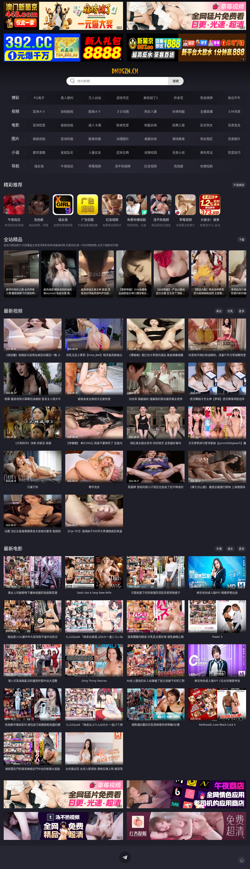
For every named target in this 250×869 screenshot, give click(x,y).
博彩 (15, 97)
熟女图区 (206, 139)
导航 (15, 166)
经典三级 (178, 125)
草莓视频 (94, 166)
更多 (241, 311)
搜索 (176, 81)
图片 (15, 138)
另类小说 (178, 152)
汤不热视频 (122, 166)
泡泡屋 (178, 166)
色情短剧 (206, 166)
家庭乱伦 (67, 152)
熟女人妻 (150, 111)
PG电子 (39, 98)
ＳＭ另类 (234, 111)
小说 (15, 152)
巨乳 (230, 311)
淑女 (230, 548)
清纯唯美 (178, 139)
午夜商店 (67, 166)
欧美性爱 (122, 125)
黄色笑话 (206, 152)
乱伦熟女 (206, 125)
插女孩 (39, 166)
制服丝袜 (150, 125)
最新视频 (13, 311)
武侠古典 (122, 152)
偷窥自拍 (39, 139)
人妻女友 (94, 152)
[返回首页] (241, 860)
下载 (241, 239)
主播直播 (206, 111)
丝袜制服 (178, 111)
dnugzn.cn (125, 71)
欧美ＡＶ (94, 111)
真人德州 (67, 98)
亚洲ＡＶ (39, 111)
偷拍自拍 (67, 125)
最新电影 (13, 548)
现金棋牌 (206, 98)
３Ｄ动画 (122, 111)
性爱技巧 (234, 152)
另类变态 (234, 125)
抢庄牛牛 (234, 98)
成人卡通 (94, 125)
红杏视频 (150, 166)
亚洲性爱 (39, 125)
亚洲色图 (67, 139)
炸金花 (178, 98)
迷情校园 (150, 152)
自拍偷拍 (67, 111)
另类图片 (234, 139)
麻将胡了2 (151, 98)
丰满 (219, 548)
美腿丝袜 (150, 139)
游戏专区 (122, 98)
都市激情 (39, 152)
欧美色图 (94, 139)
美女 (219, 311)
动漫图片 (122, 139)
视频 (15, 111)
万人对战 (94, 98)
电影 (15, 125)
